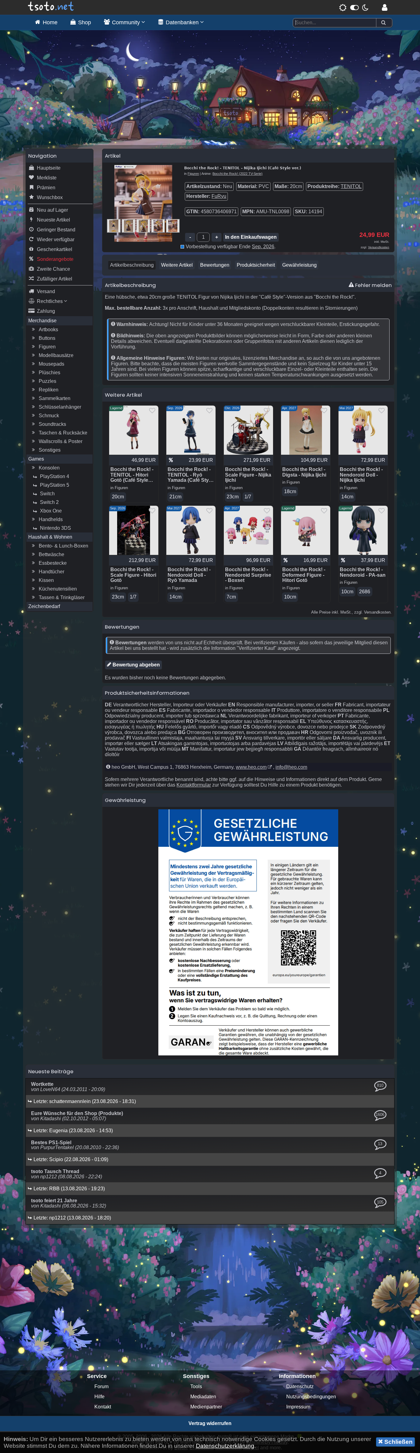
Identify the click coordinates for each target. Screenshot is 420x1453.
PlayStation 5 (54, 485)
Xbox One (51, 510)
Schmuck (49, 415)
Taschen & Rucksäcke (63, 432)
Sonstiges (50, 450)
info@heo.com (291, 767)
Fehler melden (373, 285)
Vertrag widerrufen (210, 1423)
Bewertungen (214, 265)
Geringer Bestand (56, 229)
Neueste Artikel (53, 219)
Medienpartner (206, 1406)
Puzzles (47, 381)
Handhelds (51, 519)
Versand (46, 291)
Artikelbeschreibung (132, 265)
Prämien (46, 187)
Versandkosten (378, 247)
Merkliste (47, 177)
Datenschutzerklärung (225, 1446)
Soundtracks (52, 424)
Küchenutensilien (58, 588)
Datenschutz (300, 1386)
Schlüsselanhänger (60, 407)
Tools (196, 1386)
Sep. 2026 (263, 246)
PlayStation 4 (54, 476)
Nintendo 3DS (55, 528)
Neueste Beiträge (50, 1071)
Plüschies (49, 372)
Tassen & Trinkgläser (62, 597)
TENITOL (351, 186)
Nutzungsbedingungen (311, 1396)
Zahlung (46, 311)
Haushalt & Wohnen (50, 537)
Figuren (47, 346)
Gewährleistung (299, 265)
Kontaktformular (193, 784)
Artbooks (48, 329)
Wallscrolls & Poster (60, 441)
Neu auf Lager (52, 210)
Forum (101, 1386)
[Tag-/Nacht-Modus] (354, 7)
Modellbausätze (56, 355)
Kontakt (102, 1406)
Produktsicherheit (256, 265)
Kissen (46, 580)
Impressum (298, 1406)
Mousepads (51, 364)
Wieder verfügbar (55, 239)
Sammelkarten (54, 398)
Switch (47, 493)
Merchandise (42, 320)
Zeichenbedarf (44, 606)
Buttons (47, 338)
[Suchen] (383, 22)
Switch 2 (49, 502)
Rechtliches (50, 301)
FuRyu (219, 196)
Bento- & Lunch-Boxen (63, 545)
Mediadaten (203, 1396)
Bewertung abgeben (135, 664)
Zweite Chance (53, 269)
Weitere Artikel (177, 265)
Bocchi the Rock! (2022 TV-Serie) (237, 173)
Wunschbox (50, 197)
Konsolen (49, 467)
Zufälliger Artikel (54, 278)
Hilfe (99, 1396)
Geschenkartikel (54, 249)
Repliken (48, 389)
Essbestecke (53, 563)
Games (36, 458)
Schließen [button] (398, 1442)
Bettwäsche (51, 554)
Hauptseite (49, 168)
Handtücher (51, 571)
